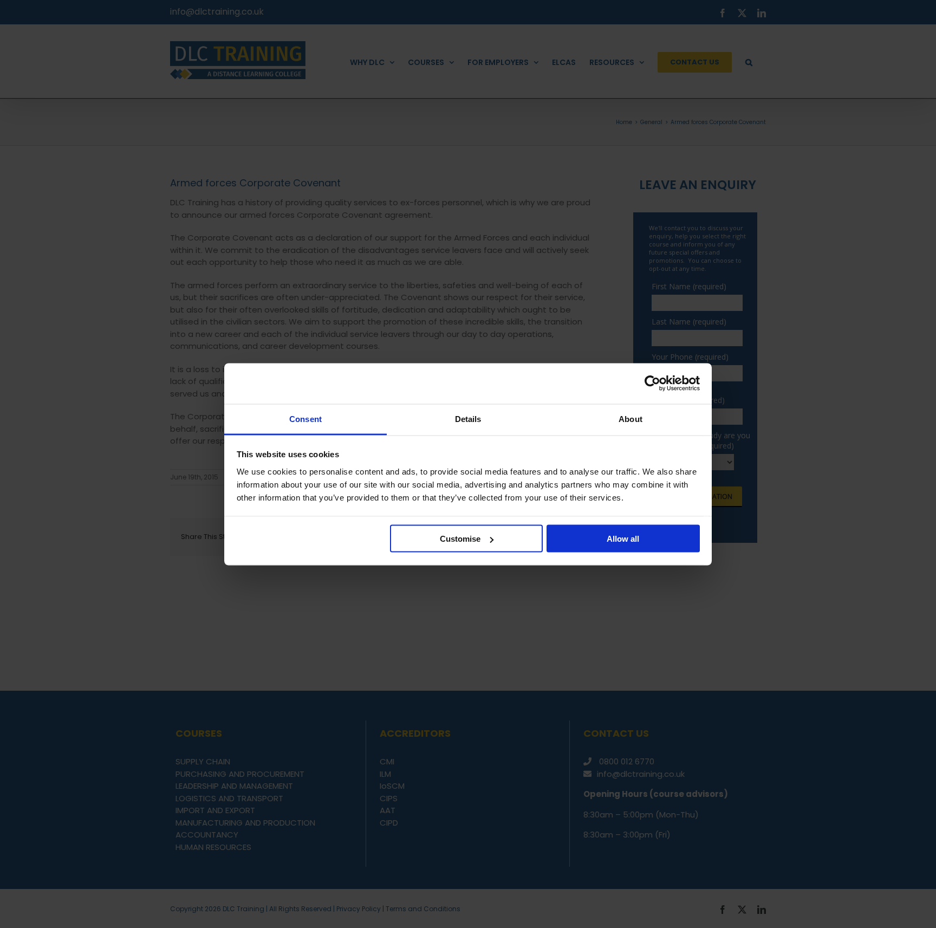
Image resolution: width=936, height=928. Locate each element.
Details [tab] (468, 418)
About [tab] (630, 418)
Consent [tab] (305, 418)
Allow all (623, 538)
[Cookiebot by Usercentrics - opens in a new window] (652, 383)
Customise (460, 538)
